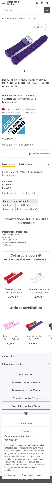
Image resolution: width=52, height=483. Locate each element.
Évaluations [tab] (25, 164)
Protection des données (32, 475)
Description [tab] (8, 164)
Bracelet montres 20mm (26, 390)
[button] (37, 3)
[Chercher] (47, 10)
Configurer (27, 431)
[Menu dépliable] (3, 1)
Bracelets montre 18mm (26, 382)
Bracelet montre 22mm (26, 398)
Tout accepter (26, 423)
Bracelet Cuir (26, 374)
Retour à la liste (10, 18)
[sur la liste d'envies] (44, 27)
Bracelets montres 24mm (26, 406)
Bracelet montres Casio (24, 98)
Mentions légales (11, 475)
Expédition (28, 144)
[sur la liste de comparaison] (37, 27)
